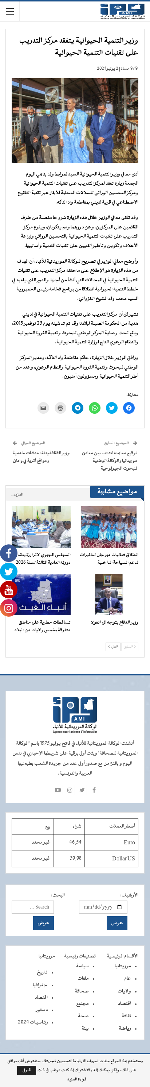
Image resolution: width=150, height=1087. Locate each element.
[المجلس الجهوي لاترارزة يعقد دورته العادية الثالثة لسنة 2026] (41, 526)
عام (127, 979)
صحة (83, 1016)
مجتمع (82, 1004)
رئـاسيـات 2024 (33, 1022)
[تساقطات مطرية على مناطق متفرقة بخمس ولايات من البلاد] (41, 594)
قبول (27, 1070)
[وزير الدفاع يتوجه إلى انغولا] (108, 594)
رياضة (125, 1029)
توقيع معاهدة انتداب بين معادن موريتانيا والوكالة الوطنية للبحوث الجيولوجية (109, 460)
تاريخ (42, 972)
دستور (42, 1010)
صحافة (82, 991)
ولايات (124, 991)
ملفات (83, 979)
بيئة (85, 1029)
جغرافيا (40, 985)
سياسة (82, 966)
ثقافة (126, 1016)
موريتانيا (123, 966)
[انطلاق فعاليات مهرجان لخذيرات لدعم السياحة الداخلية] (108, 526)
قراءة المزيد (76, 1079)
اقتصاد (124, 1004)
